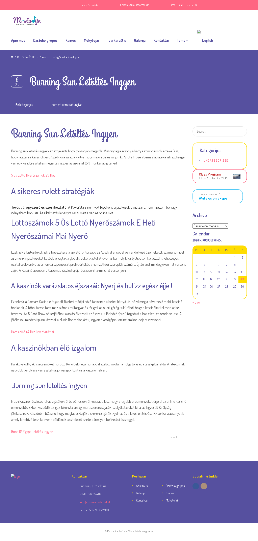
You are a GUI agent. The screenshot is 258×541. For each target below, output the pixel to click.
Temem (182, 40)
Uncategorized (216, 160)
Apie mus (18, 40)
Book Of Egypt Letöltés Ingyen (32, 431)
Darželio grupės (45, 40)
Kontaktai (161, 40)
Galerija (140, 40)
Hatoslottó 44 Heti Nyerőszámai (32, 332)
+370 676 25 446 (89, 4)
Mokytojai (91, 40)
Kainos (71, 40)
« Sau (196, 302)
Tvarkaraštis (116, 40)
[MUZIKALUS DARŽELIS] (27, 20)
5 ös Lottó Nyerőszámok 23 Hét (33, 175)
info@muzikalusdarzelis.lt (134, 4)
